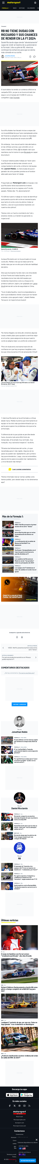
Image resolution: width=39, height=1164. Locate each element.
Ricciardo (27, 152)
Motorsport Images (16, 251)
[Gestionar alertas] (22, 637)
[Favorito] (30, 56)
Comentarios (19, 1134)
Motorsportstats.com (19, 1126)
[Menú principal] (3, 2)
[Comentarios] (35, 56)
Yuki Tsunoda (14, 97)
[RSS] (29, 1106)
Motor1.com (19, 1116)
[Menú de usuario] (35, 3)
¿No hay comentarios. (20, 673)
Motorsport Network (15, 1159)
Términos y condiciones (13, 1154)
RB (19, 149)
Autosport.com (19, 1122)
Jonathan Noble (10, 55)
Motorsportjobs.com (19, 1119)
